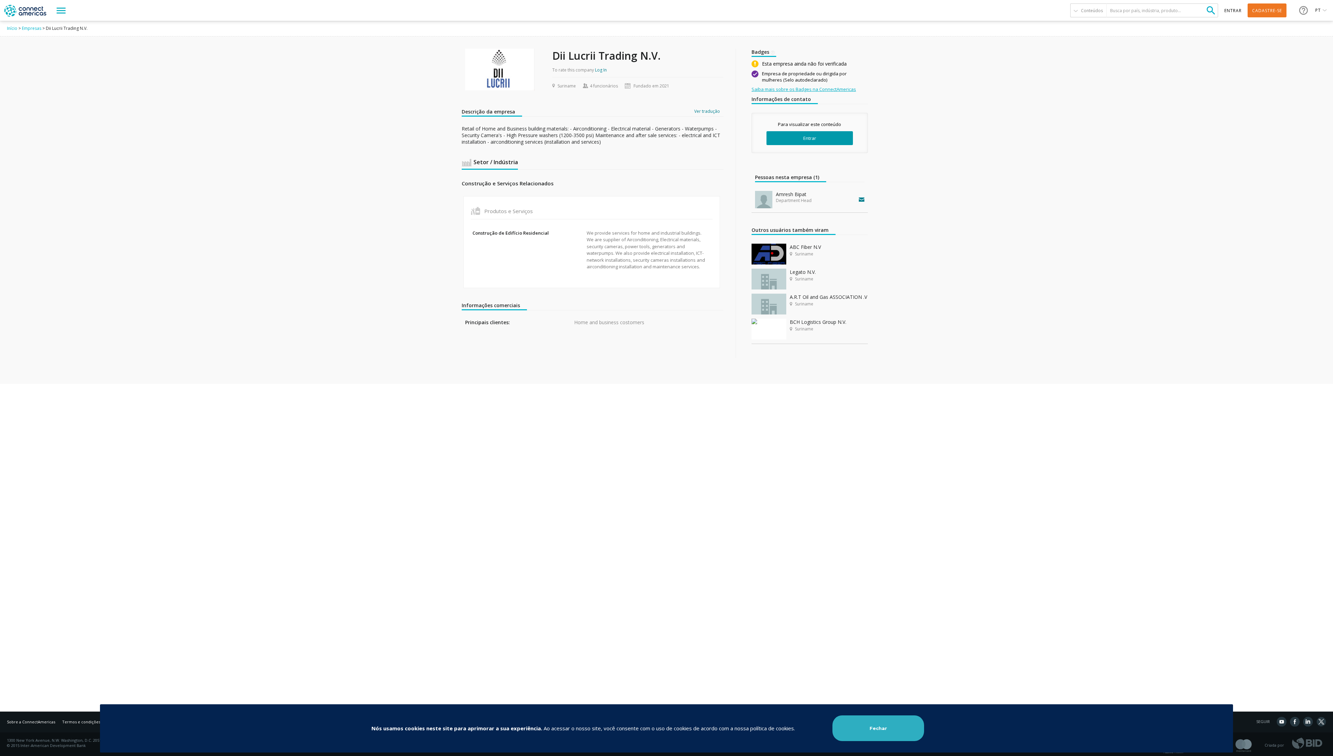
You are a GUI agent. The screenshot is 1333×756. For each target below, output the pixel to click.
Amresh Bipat (791, 194)
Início (12, 28)
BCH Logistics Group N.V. (818, 322)
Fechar (878, 728)
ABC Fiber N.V (805, 247)
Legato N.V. (803, 272)
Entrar (809, 138)
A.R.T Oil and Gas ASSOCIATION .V (828, 297)
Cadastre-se (1267, 11)
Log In (601, 70)
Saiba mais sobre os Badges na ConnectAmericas (804, 89)
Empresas (31, 28)
